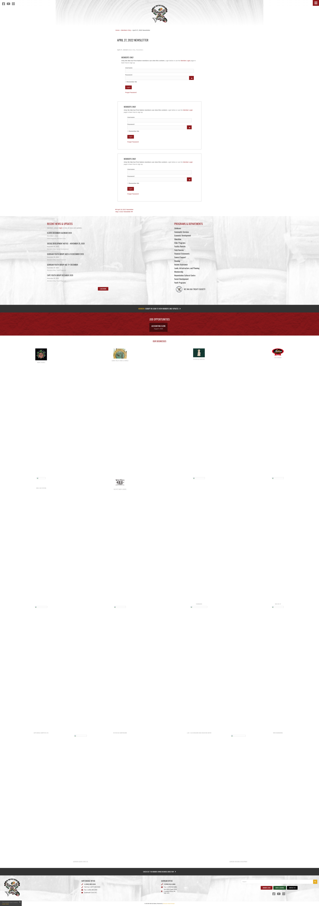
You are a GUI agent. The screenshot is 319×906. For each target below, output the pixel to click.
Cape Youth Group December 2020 (60, 275)
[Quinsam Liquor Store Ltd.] (80, 797)
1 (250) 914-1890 (169, 884)
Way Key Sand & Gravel (120, 489)
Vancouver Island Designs (169, 903)
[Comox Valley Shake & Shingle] (120, 353)
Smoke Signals (41, 362)
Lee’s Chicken (277, 358)
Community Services (181, 231)
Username (128, 68)
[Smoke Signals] (41, 354)
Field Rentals (179, 249)
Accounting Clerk (158, 326)
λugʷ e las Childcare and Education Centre (199, 733)
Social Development (62, 249)
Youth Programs (61, 259)
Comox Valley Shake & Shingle (120, 361)
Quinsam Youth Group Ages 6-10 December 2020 (65, 254)
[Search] (315, 882)
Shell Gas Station (41, 488)
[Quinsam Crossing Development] (238, 797)
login (60, 228)
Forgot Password (130, 92)
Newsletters (139, 50)
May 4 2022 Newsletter (123, 212)
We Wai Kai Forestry (199, 359)
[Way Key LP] (278, 539)
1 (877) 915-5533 (95, 887)
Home (117, 30)
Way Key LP (278, 604)
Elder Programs (51, 238)
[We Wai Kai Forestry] (199, 353)
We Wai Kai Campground (120, 733)
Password (128, 75)
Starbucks (199, 604)
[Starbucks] (199, 539)
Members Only (126, 30)
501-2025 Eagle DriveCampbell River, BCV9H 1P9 (170, 891)
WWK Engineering (278, 733)
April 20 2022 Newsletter (125, 209)
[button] (316, 3)
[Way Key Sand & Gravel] (120, 482)
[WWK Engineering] (278, 668)
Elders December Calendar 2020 (59, 232)
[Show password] (191, 78)
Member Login (185, 60)
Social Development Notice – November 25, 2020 (66, 243)
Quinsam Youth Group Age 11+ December (62, 264)
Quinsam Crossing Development (238, 862)
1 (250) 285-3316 (90, 884)
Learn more (5, 904)
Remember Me (131, 82)
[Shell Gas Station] (41, 481)
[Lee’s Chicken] (278, 352)
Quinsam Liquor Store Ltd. (80, 862)
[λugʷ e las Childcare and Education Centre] (199, 668)
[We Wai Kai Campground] (120, 668)
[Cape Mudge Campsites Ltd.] (41, 668)
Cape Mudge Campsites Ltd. (41, 733)
